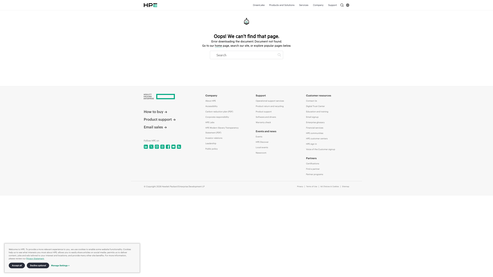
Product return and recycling (270, 106)
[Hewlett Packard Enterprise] (150, 5)
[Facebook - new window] (168, 147)
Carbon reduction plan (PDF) (219, 111)
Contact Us (311, 101)
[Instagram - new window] (157, 147)
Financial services (314, 127)
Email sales (153, 127)
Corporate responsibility (217, 117)
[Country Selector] (347, 5)
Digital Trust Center (315, 106)
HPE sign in (311, 144)
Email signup (312, 117)
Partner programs (314, 174)
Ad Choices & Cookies (329, 186)
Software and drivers (266, 117)
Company (318, 5)
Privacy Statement (35, 258)
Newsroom (261, 152)
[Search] (342, 5)
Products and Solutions (282, 5)
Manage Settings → (60, 265)
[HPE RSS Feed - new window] (179, 147)
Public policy (211, 148)
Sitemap (345, 186)
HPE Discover (262, 142)
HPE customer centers (317, 138)
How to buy (153, 111)
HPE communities (314, 133)
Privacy (300, 186)
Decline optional (38, 265)
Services (303, 5)
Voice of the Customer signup (320, 149)
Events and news (266, 131)
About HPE (210, 101)
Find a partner (313, 169)
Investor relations (213, 138)
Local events (262, 147)
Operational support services (270, 101)
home (218, 45)
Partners (311, 158)
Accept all (17, 265)
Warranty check (263, 122)
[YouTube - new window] (173, 147)
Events (259, 136)
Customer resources (318, 95)
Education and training (317, 111)
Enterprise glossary (315, 122)
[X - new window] (151, 147)
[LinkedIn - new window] (146, 147)
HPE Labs (209, 122)
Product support (158, 119)
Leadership (210, 143)
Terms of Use (311, 186)
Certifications (312, 163)
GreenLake (259, 5)
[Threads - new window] (162, 147)
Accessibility (211, 106)
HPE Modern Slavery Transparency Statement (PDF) (222, 130)
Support (332, 5)
